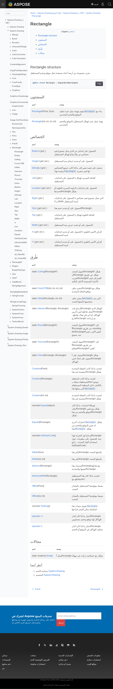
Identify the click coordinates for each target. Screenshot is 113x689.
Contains (18, 230)
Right (16, 207)
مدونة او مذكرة (65, 664)
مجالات (41, 53)
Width (16, 219)
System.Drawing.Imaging (18, 333)
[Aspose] (19, 4)
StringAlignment (19, 286)
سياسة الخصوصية (64, 685)
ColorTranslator (19, 58)
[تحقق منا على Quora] (62, 645)
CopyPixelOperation (18, 70)
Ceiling (17, 159)
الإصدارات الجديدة (66, 655)
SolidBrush (16, 282)
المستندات (6, 659)
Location (18, 203)
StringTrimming (18, 305)
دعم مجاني (63, 659)
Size (16, 211)
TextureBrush (18, 321)
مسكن (4, 655)
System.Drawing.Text (17, 345)
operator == (37, 516)
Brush (14, 39)
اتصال (45, 685)
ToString (18, 250)
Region (15, 266)
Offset (17, 246)
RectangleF (17, 262)
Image (15, 114)
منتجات (33, 655)
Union (17, 183)
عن (3, 668)
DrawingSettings (19, 74)
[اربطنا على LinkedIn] (51, 645)
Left (16, 199)
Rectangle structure (47, 35)
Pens (14, 136)
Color (14, 50)
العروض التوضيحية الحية (40, 659)
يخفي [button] (71, 31)
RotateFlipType (18, 270)
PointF (15, 143)
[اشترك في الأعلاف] (74, 645)
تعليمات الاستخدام (52, 685)
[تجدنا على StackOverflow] (57, 645)
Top (16, 215)
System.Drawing (17, 31)
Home (33, 13)
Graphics (16, 90)
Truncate (18, 179)
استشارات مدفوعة (37, 664)
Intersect (18, 171)
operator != (37, 526)
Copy (99, 84)
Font (14, 78)
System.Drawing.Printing (18, 339)
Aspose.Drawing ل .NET (73, 13)
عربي (96, 4)
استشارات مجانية (94, 659)
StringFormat (18, 296)
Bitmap (15, 35)
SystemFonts (18, 313)
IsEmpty (17, 195)
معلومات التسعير (93, 655)
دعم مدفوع (6, 664)
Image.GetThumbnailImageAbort (24, 120)
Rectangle (16, 147)
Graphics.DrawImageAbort (21, 96)
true (16, 226)
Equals (17, 234)
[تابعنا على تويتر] (45, 645)
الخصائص (42, 44)
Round (17, 175)
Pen (14, 132)
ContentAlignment (18, 64)
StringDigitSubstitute (19, 292)
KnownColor (17, 124)
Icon (14, 110)
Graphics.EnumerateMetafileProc (24, 102)
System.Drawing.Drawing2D (20, 327)
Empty (17, 155)
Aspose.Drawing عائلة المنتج (49, 13)
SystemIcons (17, 317)
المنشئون (42, 40)
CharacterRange (19, 46)
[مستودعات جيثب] (68, 645)
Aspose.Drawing (17, 27)
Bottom (17, 187)
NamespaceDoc (19, 128)
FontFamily (17, 82)
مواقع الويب (91, 664)
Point (14, 140)
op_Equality (19, 254)
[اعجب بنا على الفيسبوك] (39, 645)
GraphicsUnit (17, 106)
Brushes (15, 42)
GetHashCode (20, 238)
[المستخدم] (102, 4)
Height (17, 191)
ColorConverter (18, 54)
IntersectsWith (20, 242)
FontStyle (16, 86)
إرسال (60, 622)
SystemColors (18, 309)
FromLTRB (19, 163)
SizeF (14, 278)
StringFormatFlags (18, 302)
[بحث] (109, 4)
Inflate (17, 167)
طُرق (40, 49)
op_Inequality (20, 258)
